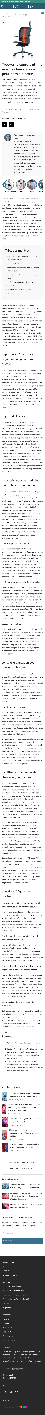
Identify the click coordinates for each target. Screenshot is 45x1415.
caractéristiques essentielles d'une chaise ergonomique (22, 269)
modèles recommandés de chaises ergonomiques (19, 284)
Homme (6, 1323)
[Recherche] (8, 14)
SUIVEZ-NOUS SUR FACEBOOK (22, 1168)
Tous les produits (9, 1340)
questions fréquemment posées (18, 289)
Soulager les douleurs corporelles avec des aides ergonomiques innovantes (25, 1186)
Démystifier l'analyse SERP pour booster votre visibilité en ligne (26, 1206)
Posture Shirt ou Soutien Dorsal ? (16, 1299)
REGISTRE (7, 1240)
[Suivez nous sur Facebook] (5, 1391)
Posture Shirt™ (9, 1327)
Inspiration (7, 1308)
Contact (6, 1270)
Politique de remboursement (14, 1295)
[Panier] (41, 14)
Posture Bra (7, 1332)
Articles (6, 1303)
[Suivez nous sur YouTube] (16, 1391)
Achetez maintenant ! (37, 2)
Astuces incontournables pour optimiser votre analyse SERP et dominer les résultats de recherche (24, 1107)
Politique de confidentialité (13, 1290)
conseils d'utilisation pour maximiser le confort (21, 276)
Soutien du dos (9, 1336)
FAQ (4, 1266)
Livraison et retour (10, 1275)
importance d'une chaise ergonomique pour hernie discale (21, 258)
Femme (6, 1319)
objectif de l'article (13, 263)
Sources (9, 293)
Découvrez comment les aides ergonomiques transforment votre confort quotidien (25, 1133)
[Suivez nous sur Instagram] (11, 1391)
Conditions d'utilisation (12, 1286)
